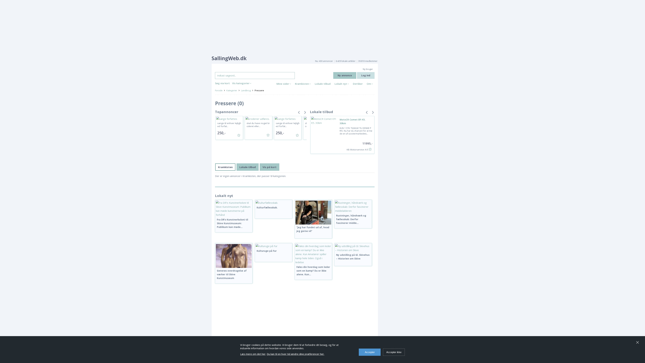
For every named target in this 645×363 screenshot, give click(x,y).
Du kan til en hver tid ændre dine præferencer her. (295, 354)
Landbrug (246, 90)
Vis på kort (269, 167)
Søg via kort (222, 83)
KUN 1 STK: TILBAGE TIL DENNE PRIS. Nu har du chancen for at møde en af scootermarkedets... (356, 131)
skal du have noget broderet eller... (258, 125)
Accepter (370, 352)
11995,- (367, 143)
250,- (221, 133)
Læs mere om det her (253, 354)
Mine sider (282, 83)
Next (305, 113)
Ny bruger (368, 69)
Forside (219, 90)
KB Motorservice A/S (357, 149)
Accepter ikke (393, 352)
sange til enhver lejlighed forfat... (229, 125)
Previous (299, 113)
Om (369, 83)
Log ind (365, 75)
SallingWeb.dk (229, 58)
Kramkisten (302, 83)
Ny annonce (345, 75)
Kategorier (231, 90)
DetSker (358, 83)
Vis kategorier (240, 83)
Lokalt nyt (341, 83)
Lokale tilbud (323, 83)
